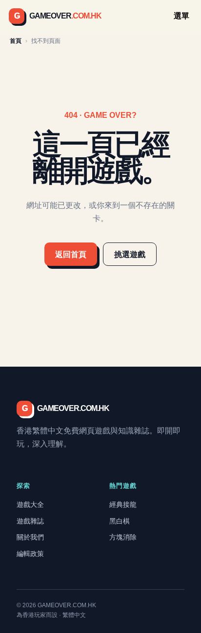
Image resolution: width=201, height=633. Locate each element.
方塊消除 (123, 537)
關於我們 (30, 537)
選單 (181, 16)
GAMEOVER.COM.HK (65, 408)
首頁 (15, 40)
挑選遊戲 (129, 254)
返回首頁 (70, 254)
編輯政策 (30, 554)
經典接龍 (123, 504)
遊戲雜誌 (30, 521)
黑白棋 (119, 521)
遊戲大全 (30, 504)
